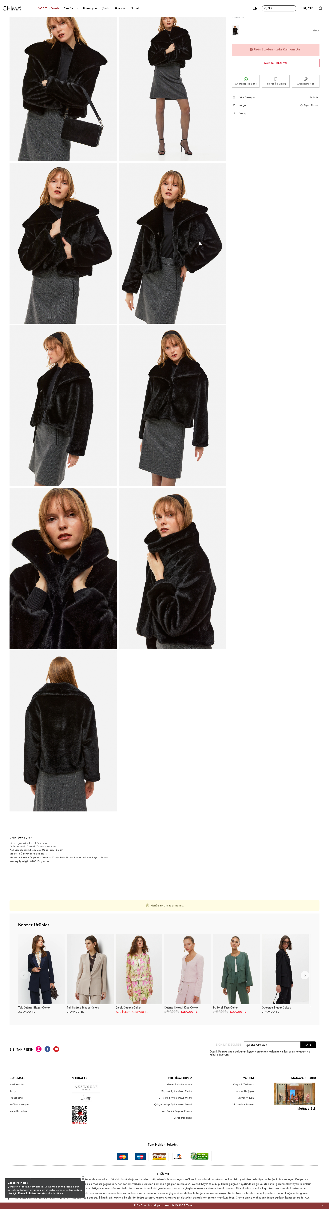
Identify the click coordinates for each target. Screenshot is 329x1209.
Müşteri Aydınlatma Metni (176, 1091)
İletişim (14, 1091)
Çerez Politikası (182, 1117)
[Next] (305, 975)
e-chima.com (27, 1186)
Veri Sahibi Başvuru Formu (177, 1111)
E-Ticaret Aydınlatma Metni (175, 1097)
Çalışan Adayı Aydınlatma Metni (173, 1104)
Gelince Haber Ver (275, 63)
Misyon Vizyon (246, 1097)
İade (316, 97)
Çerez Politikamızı (29, 1193)
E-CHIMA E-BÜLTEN (228, 1044)
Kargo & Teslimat (243, 1084)
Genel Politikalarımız (179, 1084)
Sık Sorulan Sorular (243, 1104)
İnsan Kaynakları (19, 1111)
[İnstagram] (38, 1049)
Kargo (242, 105)
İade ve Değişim (244, 1091)
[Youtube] (56, 1049)
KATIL (308, 1044)
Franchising (16, 1097)
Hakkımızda (17, 1084)
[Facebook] (47, 1049)
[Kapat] (322, 1205)
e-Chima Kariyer (19, 1104)
